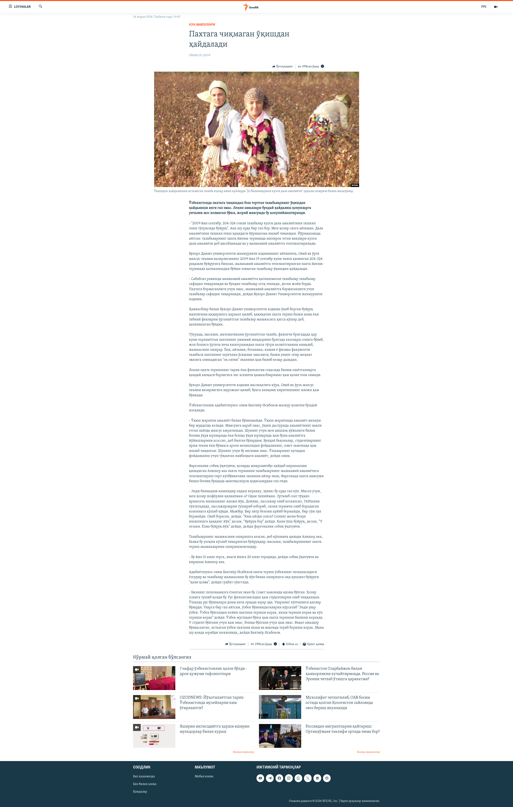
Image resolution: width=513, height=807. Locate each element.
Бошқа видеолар (243, 752)
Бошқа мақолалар (368, 752)
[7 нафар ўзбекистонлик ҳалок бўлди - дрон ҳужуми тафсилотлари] (154, 678)
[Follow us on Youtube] (260, 778)
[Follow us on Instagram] (289, 778)
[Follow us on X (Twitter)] (308, 778)
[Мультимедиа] (496, 7)
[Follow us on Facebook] (279, 778)
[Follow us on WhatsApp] (298, 778)
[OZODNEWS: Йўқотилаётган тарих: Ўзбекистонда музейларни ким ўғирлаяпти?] (154, 707)
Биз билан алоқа (145, 784)
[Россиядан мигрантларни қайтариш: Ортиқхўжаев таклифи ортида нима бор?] (280, 736)
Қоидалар (140, 792)
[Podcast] (327, 778)
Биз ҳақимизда (144, 776)
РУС (484, 6)
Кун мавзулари (202, 25)
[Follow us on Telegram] (270, 778)
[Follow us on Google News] (317, 778)
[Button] (282, 66)
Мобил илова (204, 776)
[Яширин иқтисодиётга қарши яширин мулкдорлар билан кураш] (154, 736)
